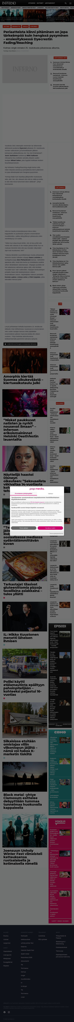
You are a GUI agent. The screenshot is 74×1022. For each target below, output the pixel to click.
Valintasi (50, 493)
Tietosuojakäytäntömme (56, 533)
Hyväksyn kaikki (50, 528)
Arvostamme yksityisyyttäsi (23, 493)
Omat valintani (23, 528)
